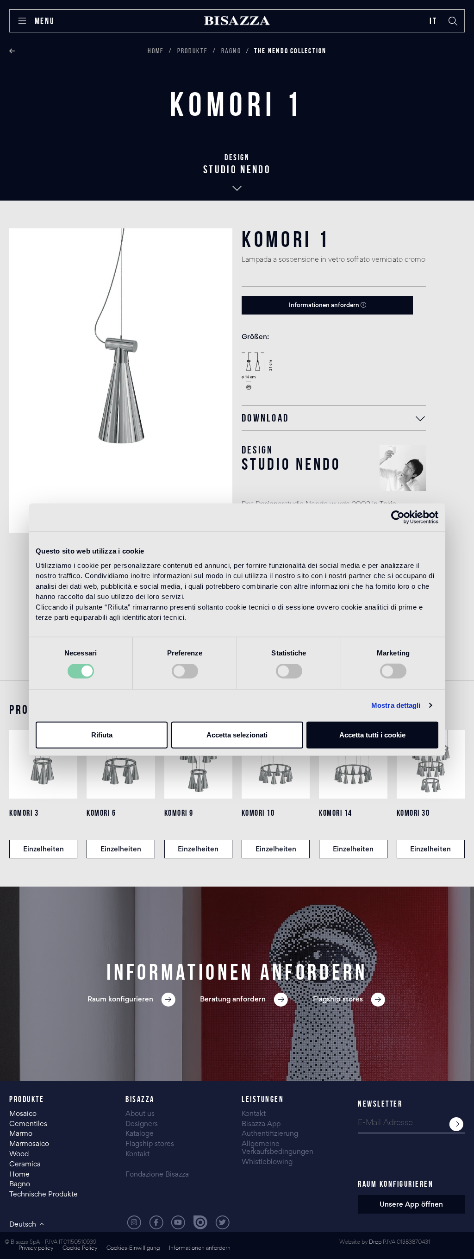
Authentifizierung (270, 1134)
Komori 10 (258, 813)
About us (140, 1114)
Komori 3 (23, 813)
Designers (141, 1124)
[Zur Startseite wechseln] (236, 21)
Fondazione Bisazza (157, 1174)
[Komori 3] (43, 764)
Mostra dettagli (396, 705)
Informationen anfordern (325, 305)
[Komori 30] (431, 764)
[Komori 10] (276, 764)
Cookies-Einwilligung (133, 1248)
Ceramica (25, 1164)
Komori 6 (101, 813)
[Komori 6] (121, 764)
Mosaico (23, 1114)
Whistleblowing (267, 1162)
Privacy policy (36, 1248)
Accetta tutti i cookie (372, 734)
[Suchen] (453, 21)
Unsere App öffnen (411, 1205)
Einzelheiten (43, 849)
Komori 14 (335, 813)
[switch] (185, 671)
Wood (19, 1154)
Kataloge (139, 1134)
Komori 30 (413, 813)
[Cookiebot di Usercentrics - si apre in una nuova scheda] (397, 517)
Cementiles (28, 1124)
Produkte (192, 51)
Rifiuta (101, 734)
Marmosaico (29, 1144)
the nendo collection (290, 51)
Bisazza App (261, 1124)
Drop (375, 1242)
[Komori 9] (198, 764)
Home (156, 51)
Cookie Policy (79, 1248)
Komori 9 (178, 813)
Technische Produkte (43, 1194)
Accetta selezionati (237, 734)
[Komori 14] (353, 764)
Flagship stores (149, 1144)
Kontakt (137, 1154)
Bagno (231, 51)
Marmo (20, 1134)
